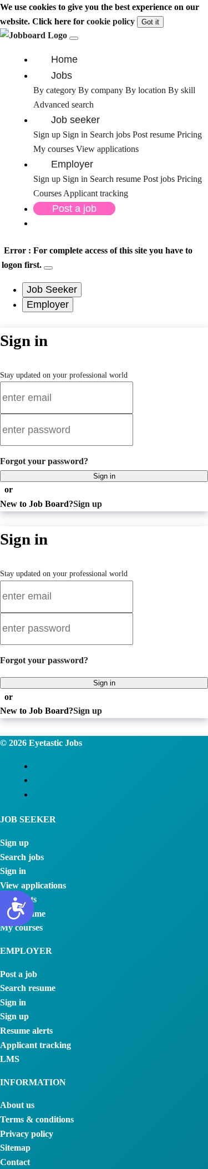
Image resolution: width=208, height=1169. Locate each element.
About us (17, 1105)
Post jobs (160, 179)
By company (100, 90)
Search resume (116, 179)
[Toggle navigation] (73, 38)
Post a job (74, 208)
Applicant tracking (95, 193)
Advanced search (63, 104)
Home (64, 59)
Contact (15, 1162)
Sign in (75, 134)
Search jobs (110, 134)
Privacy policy (26, 1133)
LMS (9, 1059)
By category (54, 90)
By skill (181, 90)
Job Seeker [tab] (52, 289)
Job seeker (75, 119)
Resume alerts (26, 1030)
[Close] (48, 268)
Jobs (61, 75)
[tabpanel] (104, 419)
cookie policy (111, 21)
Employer (72, 164)
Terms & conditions (37, 1119)
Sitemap (15, 1147)
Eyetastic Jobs (54, 743)
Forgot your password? (44, 461)
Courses (47, 193)
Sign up (46, 134)
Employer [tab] (48, 304)
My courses (53, 149)
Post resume (155, 134)
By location (145, 90)
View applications (107, 149)
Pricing (189, 134)
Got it (150, 22)
